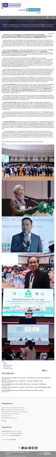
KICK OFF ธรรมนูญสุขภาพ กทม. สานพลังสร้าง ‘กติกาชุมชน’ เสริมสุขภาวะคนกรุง (22, 381)
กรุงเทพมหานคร (7, 366)
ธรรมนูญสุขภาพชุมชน (8, 368)
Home (4, 26)
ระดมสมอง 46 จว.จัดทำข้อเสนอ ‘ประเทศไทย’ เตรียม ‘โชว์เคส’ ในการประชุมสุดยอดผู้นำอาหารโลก (26, 387)
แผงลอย (5, 364)
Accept (47, 453)
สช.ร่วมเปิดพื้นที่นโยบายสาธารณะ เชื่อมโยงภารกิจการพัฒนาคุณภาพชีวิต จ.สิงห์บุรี (22, 390)
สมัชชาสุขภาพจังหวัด (8, 365)
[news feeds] (2, 420)
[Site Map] (5, 420)
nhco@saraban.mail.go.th (10, 418)
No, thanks (40, 453)
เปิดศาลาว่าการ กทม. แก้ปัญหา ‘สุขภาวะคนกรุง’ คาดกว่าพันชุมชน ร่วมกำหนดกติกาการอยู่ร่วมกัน (26, 378)
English (39, 13)
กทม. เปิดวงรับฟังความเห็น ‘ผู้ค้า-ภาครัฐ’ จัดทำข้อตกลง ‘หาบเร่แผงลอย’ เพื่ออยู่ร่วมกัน (24, 384)
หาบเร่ (4, 362)
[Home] (13, 5)
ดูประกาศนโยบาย (16, 435)
